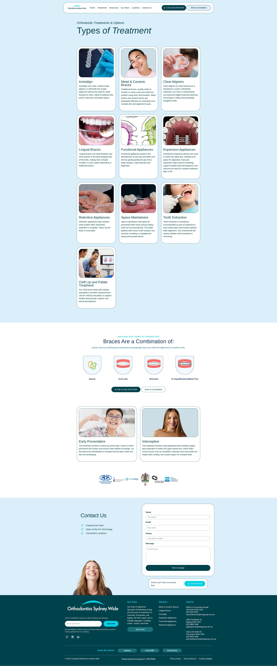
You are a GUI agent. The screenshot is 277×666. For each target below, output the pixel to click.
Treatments (102, 8)
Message (150, 544)
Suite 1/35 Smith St (194, 632)
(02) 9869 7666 (192, 624)
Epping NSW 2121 (193, 622)
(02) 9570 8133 (192, 612)
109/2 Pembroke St (194, 620)
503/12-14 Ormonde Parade (197, 607)
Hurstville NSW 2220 (194, 610)
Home (92, 8)
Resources (113, 8)
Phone (149, 534)
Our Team (125, 8)
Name (148, 512)
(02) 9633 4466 (192, 637)
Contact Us (146, 8)
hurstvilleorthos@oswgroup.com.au (200, 615)
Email (148, 522)
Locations (136, 8)
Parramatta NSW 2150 (195, 634)
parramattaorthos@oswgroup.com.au (201, 639)
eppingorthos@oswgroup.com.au (199, 627)
